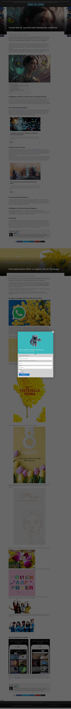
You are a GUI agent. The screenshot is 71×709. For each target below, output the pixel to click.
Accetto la (22, 370)
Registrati (24, 374)
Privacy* (20, 369)
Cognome (20, 365)
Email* (20, 356)
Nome (20, 361)
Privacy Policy (21, 372)
